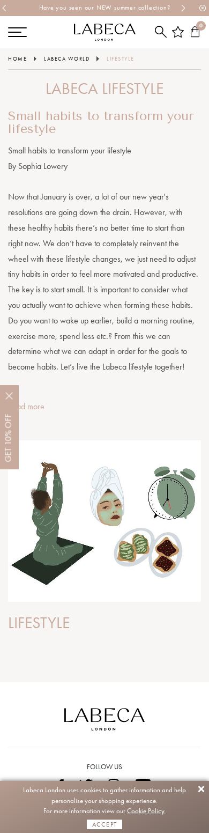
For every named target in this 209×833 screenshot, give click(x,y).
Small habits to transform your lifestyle (101, 122)
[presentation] (5, 8)
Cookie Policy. (146, 811)
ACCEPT (104, 824)
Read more (26, 406)
